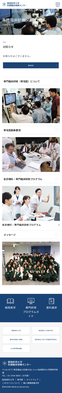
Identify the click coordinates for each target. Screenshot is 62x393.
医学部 (20, 379)
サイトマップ (32, 379)
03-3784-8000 (13, 375)
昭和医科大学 (8, 379)
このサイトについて (11, 383)
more (31, 65)
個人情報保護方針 (31, 383)
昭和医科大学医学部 (46, 330)
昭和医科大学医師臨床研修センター (14, 4)
